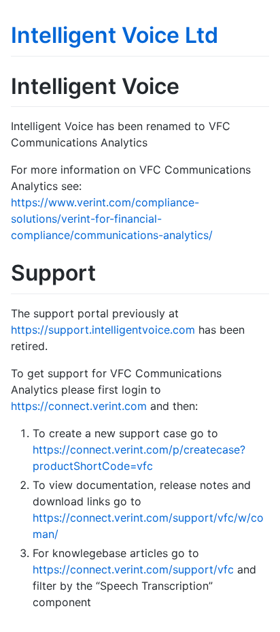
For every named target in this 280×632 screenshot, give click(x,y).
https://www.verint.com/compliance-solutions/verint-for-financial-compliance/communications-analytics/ (112, 218)
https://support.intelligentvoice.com (103, 329)
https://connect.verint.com (79, 406)
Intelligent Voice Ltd (114, 35)
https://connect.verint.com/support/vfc (133, 569)
